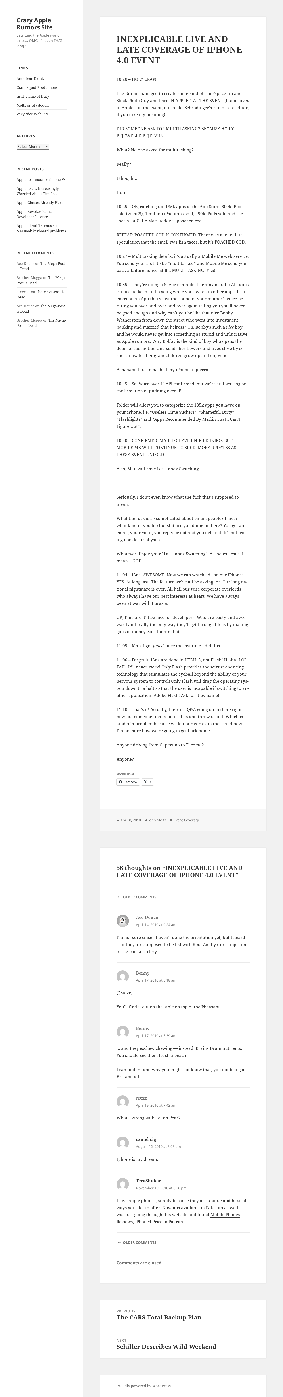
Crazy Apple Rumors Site (35, 23)
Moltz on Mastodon (33, 105)
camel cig (146, 1139)
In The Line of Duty (33, 96)
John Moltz (157, 820)
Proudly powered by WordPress (144, 1385)
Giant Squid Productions (37, 87)
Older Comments (139, 897)
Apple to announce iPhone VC (41, 179)
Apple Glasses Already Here (40, 202)
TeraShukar (148, 1181)
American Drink (30, 78)
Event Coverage (187, 820)
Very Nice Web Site (33, 114)
